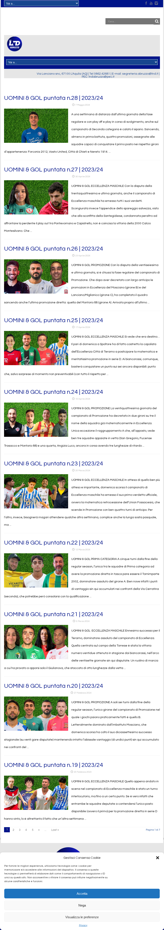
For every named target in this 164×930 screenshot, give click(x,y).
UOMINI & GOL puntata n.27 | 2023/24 (53, 170)
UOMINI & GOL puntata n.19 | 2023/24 (53, 765)
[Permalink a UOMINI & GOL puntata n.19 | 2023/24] (36, 808)
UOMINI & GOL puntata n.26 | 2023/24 (53, 249)
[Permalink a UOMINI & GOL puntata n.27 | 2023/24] (36, 213)
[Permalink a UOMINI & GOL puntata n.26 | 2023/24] (36, 292)
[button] (157, 858)
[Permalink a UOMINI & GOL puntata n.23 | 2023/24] (36, 507)
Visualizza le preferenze (82, 917)
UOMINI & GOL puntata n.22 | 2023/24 (53, 543)
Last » (55, 829)
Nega (82, 905)
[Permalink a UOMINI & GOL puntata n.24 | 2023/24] (36, 435)
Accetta (82, 893)
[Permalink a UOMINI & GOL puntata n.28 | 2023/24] (36, 141)
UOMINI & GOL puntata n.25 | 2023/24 (53, 320)
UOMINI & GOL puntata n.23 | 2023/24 (53, 464)
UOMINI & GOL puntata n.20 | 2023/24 (53, 686)
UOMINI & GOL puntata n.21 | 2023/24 (53, 614)
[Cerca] (157, 21)
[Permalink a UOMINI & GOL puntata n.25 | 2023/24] (36, 364)
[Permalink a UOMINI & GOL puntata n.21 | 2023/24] (36, 658)
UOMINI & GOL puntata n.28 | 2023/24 (53, 98)
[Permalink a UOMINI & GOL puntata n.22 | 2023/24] (36, 586)
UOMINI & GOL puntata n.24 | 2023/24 (53, 392)
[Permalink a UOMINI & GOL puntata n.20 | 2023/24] (36, 729)
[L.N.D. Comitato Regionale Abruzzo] (14, 48)
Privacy (83, 925)
